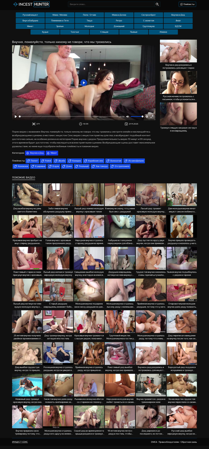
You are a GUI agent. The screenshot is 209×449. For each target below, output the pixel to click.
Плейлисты (188, 4)
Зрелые (60, 26)
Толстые (75, 32)
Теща (89, 20)
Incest (34, 4)
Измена (163, 32)
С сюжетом (148, 20)
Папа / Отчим (89, 15)
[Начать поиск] (157, 4)
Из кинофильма (136, 160)
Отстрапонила (121, 166)
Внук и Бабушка (30, 20)
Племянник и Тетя (60, 20)
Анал (178, 20)
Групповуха (149, 26)
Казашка (76, 160)
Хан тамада (101, 166)
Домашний (119, 26)
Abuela (61, 160)
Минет (30, 26)
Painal (48, 160)
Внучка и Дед (178, 15)
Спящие (104, 32)
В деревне (40, 166)
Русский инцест (30, 15)
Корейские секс (95, 160)
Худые (45, 32)
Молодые (89, 26)
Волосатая (115, 160)
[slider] (68, 116)
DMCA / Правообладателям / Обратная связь (174, 442)
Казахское (22, 166)
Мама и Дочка (119, 15)
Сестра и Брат (148, 15)
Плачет (34, 160)
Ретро (119, 20)
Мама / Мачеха (60, 15)
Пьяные (133, 32)
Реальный (84, 166)
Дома (69, 166)
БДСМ (178, 26)
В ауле (55, 166)
